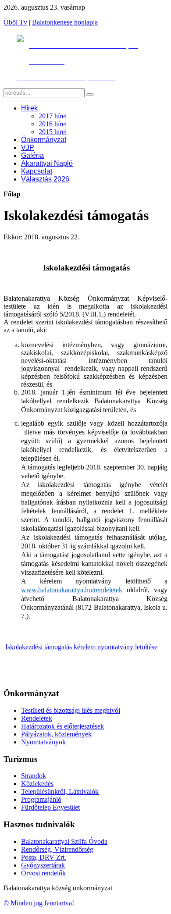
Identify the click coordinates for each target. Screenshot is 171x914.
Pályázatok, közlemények (56, 734)
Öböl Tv (15, 22)
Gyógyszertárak (43, 865)
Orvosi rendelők (43, 873)
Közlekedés (37, 783)
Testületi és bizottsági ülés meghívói (70, 710)
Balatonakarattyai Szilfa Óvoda (64, 841)
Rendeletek (36, 718)
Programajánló (41, 799)
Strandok (33, 775)
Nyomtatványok (43, 742)
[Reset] (89, 94)
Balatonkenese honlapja (65, 22)
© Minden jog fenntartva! (39, 903)
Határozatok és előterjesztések (62, 726)
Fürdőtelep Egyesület (50, 807)
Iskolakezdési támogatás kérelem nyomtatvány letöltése (81, 647)
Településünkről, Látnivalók (60, 791)
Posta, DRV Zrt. (43, 857)
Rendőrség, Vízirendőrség (57, 849)
